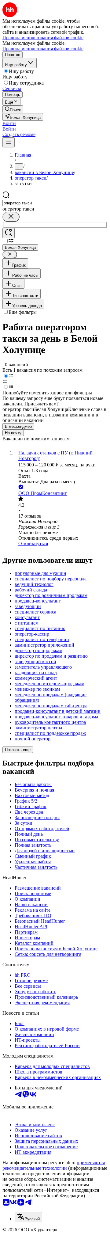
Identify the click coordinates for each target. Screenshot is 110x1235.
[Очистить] (11, 217)
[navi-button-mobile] (8, 142)
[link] (12, 109)
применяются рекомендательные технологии (53, 1165)
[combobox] (30, 203)
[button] (9, 123)
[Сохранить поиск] (8, 233)
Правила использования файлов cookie (42, 48)
